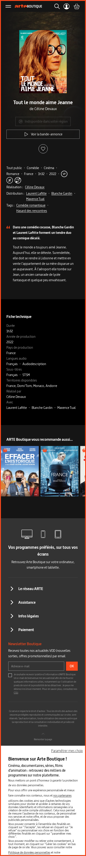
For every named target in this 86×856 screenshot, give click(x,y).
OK (72, 666)
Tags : (10, 205)
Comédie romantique (30, 205)
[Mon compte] (67, 6)
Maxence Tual (35, 198)
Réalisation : (14, 187)
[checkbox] (10, 675)
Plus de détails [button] (20, 471)
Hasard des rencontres (31, 210)
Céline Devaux (34, 187)
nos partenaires (62, 795)
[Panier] (76, 6)
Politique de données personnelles (29, 852)
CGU (16, 692)
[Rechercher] (56, 6)
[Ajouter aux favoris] (43, 148)
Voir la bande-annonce (46, 134)
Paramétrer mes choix (67, 750)
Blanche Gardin (61, 193)
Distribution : (15, 193)
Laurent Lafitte (36, 193)
